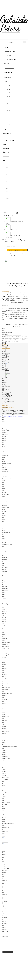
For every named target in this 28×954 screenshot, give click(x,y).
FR (9, 96)
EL (9, 103)
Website (4, 901)
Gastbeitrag (8, 395)
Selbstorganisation (10, 401)
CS (9, 107)
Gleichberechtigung (21, 338)
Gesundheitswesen (10, 338)
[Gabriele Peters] (14, 28)
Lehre (10, 55)
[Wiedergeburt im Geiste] (5, 842)
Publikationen (12, 59)
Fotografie (18, 335)
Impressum (5, 405)
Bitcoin (7, 335)
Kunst (7, 63)
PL (9, 117)
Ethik (10, 335)
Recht (16, 339)
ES (9, 92)
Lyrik (10, 339)
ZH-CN (10, 121)
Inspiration (5, 291)
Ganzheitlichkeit (10, 336)
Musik (3, 836)
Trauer (7, 403)
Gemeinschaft (23, 336)
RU (9, 114)
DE (6, 82)
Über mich (8, 72)
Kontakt (8, 77)
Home (7, 47)
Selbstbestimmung (10, 399)
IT (9, 100)
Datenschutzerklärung (8, 407)
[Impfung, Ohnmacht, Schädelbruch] (5, 848)
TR (9, 110)
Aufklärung (8, 392)
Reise (20, 339)
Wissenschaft (10, 51)
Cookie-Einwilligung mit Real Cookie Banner (11, 416)
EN (9, 89)
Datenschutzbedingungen (16, 255)
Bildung (7, 393)
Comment (5, 936)
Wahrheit (7, 341)
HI (9, 124)
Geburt (17, 336)
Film (14, 335)
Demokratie (9, 68)
